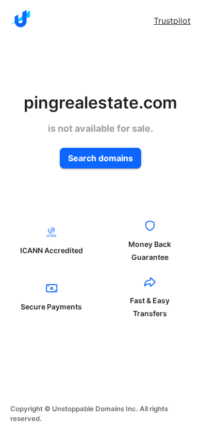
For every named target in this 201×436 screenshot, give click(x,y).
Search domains (100, 158)
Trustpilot (172, 20)
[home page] (20, 18)
